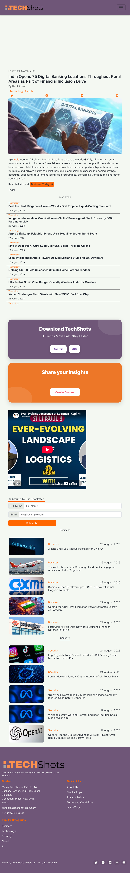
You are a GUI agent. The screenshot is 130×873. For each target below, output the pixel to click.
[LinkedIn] (82, 95)
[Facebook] (46, 95)
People (29, 91)
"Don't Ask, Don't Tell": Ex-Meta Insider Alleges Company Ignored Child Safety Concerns (82, 696)
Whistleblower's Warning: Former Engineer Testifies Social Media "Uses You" (82, 716)
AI (3, 846)
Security (53, 650)
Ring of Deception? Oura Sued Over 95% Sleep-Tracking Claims (49, 245)
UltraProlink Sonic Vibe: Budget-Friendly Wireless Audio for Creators (52, 282)
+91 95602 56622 (13, 812)
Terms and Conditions (80, 802)
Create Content (65, 392)
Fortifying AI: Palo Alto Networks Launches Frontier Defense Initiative (79, 628)
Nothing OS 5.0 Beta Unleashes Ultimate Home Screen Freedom (49, 270)
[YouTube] (124, 862)
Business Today (40, 184)
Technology (17, 91)
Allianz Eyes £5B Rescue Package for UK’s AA (75, 548)
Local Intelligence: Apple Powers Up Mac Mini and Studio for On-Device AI (55, 257)
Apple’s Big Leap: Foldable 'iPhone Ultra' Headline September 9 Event (52, 233)
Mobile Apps (74, 792)
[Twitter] (11, 95)
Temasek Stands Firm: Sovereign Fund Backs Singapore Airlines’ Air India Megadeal (81, 568)
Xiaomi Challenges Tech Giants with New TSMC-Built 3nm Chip (48, 294)
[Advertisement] (65, 39)
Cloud (5, 841)
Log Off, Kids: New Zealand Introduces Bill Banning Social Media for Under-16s (82, 657)
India (16, 159)
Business (53, 544)
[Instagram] (117, 862)
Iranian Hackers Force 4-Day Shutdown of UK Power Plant (83, 676)
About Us (72, 787)
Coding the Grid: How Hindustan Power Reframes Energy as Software (82, 608)
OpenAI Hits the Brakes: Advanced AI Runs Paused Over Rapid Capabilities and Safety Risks (81, 736)
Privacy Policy (75, 797)
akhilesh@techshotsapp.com (19, 807)
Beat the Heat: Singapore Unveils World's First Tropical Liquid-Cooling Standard (59, 206)
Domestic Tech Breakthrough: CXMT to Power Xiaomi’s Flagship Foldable (81, 588)
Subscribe (32, 523)
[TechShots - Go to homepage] (24, 7)
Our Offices (74, 807)
